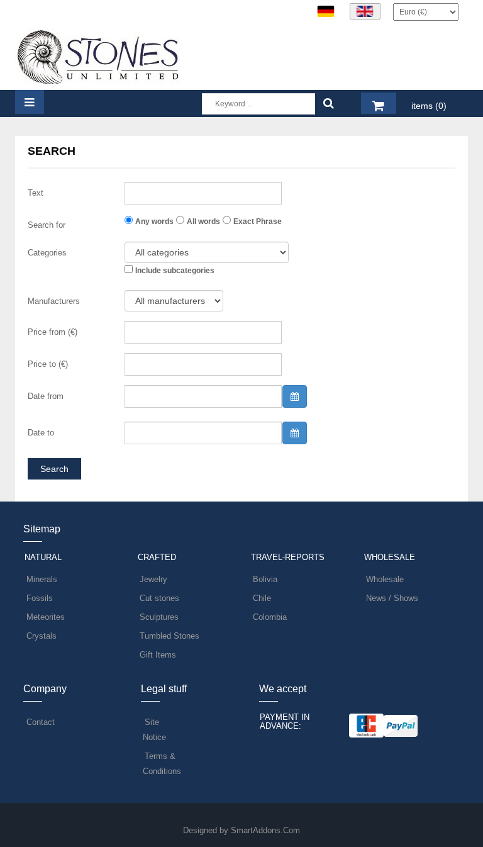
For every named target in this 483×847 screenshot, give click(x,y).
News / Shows (392, 598)
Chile (262, 598)
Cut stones (159, 598)
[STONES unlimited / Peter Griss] (98, 56)
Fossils (39, 598)
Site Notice (154, 729)
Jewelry (153, 579)
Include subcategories (174, 270)
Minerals (41, 579)
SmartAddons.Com (265, 830)
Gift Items (158, 654)
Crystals (41, 636)
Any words (154, 221)
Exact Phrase (257, 221)
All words (203, 221)
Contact (40, 722)
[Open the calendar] (294, 396)
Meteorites (45, 617)
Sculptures (159, 617)
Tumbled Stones (169, 636)
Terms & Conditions (162, 763)
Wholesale (385, 579)
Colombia (270, 617)
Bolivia (265, 579)
